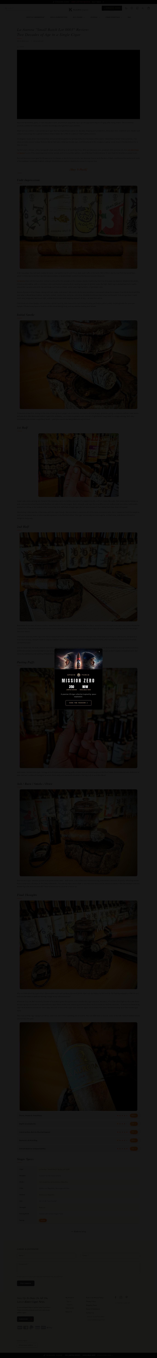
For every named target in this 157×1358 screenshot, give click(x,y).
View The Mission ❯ (78, 703)
